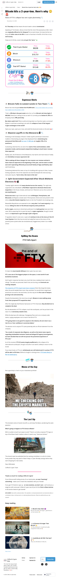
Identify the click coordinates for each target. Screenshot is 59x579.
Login (39, 2)
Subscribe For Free (48, 2)
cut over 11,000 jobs (28, 141)
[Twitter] (42, 564)
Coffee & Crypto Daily (10, 7)
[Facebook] (46, 564)
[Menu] (56, 2)
